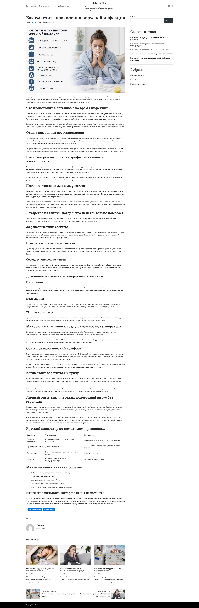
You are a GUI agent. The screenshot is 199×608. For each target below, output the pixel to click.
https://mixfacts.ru (41, 528)
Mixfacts (99, 3)
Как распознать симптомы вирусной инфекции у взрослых (151, 59)
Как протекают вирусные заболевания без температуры (72, 569)
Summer (33, 22)
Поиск (132, 16)
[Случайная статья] (169, 6)
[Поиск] (172, 6)
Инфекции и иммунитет (47, 6)
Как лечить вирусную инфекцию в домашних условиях (40, 569)
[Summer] (30, 528)
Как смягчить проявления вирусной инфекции (149, 50)
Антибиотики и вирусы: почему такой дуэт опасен (107, 569)
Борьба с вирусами (63, 6)
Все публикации (31, 6)
